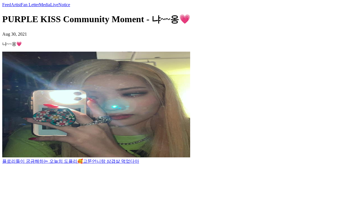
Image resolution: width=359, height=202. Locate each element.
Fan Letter (30, 4)
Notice (64, 4)
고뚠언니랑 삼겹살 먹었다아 (111, 161)
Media (44, 4)
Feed (6, 4)
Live (54, 4)
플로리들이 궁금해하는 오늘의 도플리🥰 (42, 161)
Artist (16, 4)
